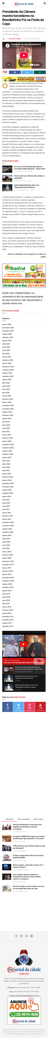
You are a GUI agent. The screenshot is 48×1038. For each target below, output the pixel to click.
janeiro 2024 (6, 402)
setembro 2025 (7, 337)
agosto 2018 (6, 591)
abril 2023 (5, 431)
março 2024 (6, 396)
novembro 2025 (8, 331)
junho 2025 (6, 347)
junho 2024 (6, 386)
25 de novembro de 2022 (33, 39)
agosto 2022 (6, 457)
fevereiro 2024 (7, 399)
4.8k (30, 171)
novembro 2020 (8, 526)
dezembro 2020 (8, 522)
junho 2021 (6, 503)
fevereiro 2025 (7, 360)
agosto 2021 (6, 496)
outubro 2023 (7, 412)
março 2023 (6, 435)
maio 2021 (6, 506)
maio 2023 (6, 428)
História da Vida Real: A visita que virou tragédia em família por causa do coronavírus (27, 827)
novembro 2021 (8, 487)
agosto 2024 (6, 379)
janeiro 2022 (6, 480)
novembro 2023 (8, 409)
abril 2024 (5, 392)
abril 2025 (5, 354)
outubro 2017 (7, 623)
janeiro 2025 (6, 363)
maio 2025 (6, 350)
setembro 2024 (7, 376)
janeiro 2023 (6, 441)
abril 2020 (5, 548)
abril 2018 (5, 603)
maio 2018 (6, 600)
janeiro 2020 (6, 558)
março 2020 (6, 552)
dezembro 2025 (8, 328)
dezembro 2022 (8, 444)
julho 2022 (6, 461)
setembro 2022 (7, 454)
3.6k (32, 190)
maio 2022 (6, 467)
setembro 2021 (7, 493)
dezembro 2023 (8, 405)
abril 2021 (5, 509)
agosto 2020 (6, 535)
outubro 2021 (7, 490)
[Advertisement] (24, 748)
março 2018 (6, 607)
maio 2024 (6, 389)
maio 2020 (6, 545)
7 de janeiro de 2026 (21, 171)
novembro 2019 (8, 564)
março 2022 (6, 474)
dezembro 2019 (8, 561)
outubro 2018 (7, 584)
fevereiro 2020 (7, 555)
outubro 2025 (7, 334)
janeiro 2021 (6, 519)
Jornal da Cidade (14, 39)
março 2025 (6, 357)
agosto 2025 (6, 340)
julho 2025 (6, 344)
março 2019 (6, 568)
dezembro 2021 (8, 483)
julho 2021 (6, 500)
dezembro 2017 (8, 616)
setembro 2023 (7, 415)
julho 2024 (6, 383)
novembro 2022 (8, 448)
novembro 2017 (8, 620)
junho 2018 (6, 597)
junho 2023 (6, 425)
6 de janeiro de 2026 (21, 180)
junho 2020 (6, 542)
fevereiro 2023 (7, 438)
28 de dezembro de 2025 (22, 190)
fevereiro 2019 (7, 571)
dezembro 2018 (8, 578)
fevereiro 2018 (7, 610)
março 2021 (6, 513)
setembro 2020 (7, 532)
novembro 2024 (8, 370)
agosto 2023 (6, 418)
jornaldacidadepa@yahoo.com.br (27, 995)
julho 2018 (6, 594)
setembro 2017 (7, 626)
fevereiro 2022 (7, 477)
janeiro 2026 (6, 324)
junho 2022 (6, 464)
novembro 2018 (8, 581)
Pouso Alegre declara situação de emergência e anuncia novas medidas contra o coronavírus (27, 877)
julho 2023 (6, 422)
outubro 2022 (7, 451)
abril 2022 (5, 470)
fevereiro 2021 (7, 516)
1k (30, 180)
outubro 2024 (7, 373)
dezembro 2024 (8, 367)
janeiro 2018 (6, 613)
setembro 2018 (7, 587)
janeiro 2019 (6, 574)
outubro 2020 (7, 529)
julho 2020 (6, 539)
